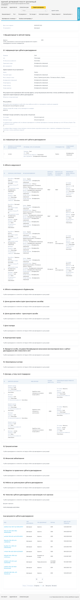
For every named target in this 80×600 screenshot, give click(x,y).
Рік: (14, 14)
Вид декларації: (6, 14)
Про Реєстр (4, 7)
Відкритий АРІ (13, 7)
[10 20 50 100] (39, 579)
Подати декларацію (38, 7)
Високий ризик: (67, 14)
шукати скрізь (55, 10)
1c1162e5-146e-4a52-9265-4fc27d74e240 (13, 551)
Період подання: (56, 14)
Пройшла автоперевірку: (25, 18)
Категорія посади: (43, 14)
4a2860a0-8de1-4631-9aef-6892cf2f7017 (13, 526)
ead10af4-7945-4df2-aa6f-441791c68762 (13, 536)
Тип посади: (33, 14)
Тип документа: (22, 14)
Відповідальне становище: (8, 18)
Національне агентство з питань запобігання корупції (65, 596)
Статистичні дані (24, 7)
